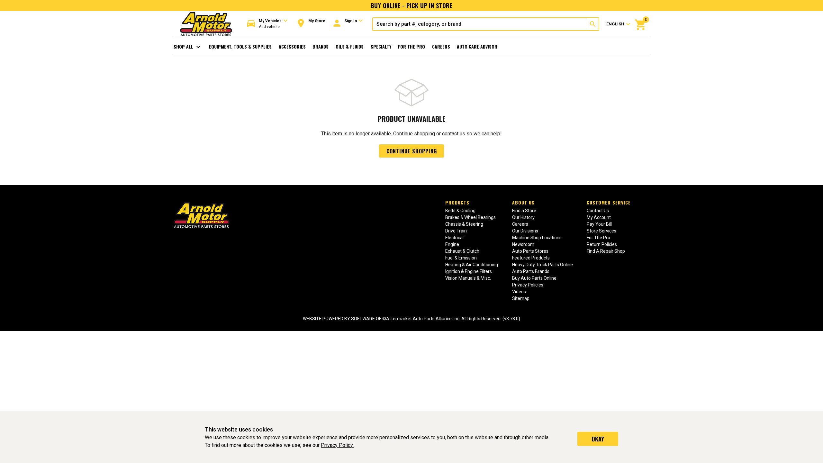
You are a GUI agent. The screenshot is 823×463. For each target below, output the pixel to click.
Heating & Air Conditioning (471, 264)
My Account (599, 217)
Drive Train (456, 230)
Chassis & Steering (464, 224)
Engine (452, 244)
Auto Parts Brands (530, 271)
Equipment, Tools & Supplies (240, 46)
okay (598, 439)
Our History (523, 217)
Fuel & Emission (461, 257)
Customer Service (609, 202)
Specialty (381, 46)
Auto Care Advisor (477, 46)
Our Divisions (525, 230)
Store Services (601, 230)
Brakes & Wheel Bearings (470, 217)
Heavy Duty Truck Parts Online (542, 264)
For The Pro (411, 46)
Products (457, 202)
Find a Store (524, 210)
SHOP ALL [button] (188, 47)
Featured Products (531, 257)
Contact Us (598, 210)
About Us (523, 202)
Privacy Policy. (337, 445)
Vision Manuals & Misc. (468, 278)
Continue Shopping (411, 151)
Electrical (454, 237)
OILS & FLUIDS (350, 46)
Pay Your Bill (599, 224)
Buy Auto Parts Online (534, 278)
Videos (519, 291)
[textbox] (480, 24)
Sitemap (520, 298)
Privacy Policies (527, 284)
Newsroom (523, 244)
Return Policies (602, 244)
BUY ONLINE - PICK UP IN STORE (411, 5)
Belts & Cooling (460, 210)
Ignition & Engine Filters (468, 271)
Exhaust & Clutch (462, 251)
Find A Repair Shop (606, 251)
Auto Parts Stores (530, 251)
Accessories (292, 46)
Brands (320, 46)
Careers (441, 46)
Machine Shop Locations (537, 237)
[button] (267, 24)
